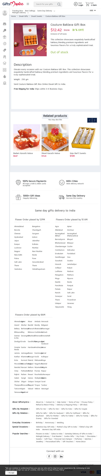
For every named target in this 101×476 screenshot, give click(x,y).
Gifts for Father (67, 416)
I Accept (11, 473)
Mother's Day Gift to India (67, 427)
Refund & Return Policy (45, 404)
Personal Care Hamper (63, 439)
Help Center (61, 402)
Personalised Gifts (53, 441)
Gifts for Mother (52, 416)
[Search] (59, 4)
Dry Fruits (80, 436)
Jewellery (39, 441)
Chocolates (91, 436)
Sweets (39, 439)
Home (13, 16)
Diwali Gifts (23, 16)
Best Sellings (30, 11)
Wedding (60, 422)
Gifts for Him (54, 409)
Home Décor (81, 441)
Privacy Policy (87, 402)
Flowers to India (42, 433)
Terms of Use (74, 402)
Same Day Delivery (45, 11)
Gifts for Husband (56, 413)
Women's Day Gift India (51, 429)
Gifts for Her (41, 409)
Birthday (39, 422)
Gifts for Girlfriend (73, 413)
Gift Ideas (83, 404)
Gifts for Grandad (51, 418)
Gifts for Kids (66, 409)
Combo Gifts (69, 436)
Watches (88, 439)
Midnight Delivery (19, 12)
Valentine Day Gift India (45, 427)
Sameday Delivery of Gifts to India (78, 433)
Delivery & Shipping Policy (67, 404)
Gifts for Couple (80, 409)
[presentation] (89, 120)
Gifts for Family (82, 416)
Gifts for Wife (41, 413)
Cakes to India (56, 433)
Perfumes (78, 439)
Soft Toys (48, 439)
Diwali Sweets (36, 16)
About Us (39, 402)
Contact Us (50, 402)
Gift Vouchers (68, 441)
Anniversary (49, 422)
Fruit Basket (57, 436)
